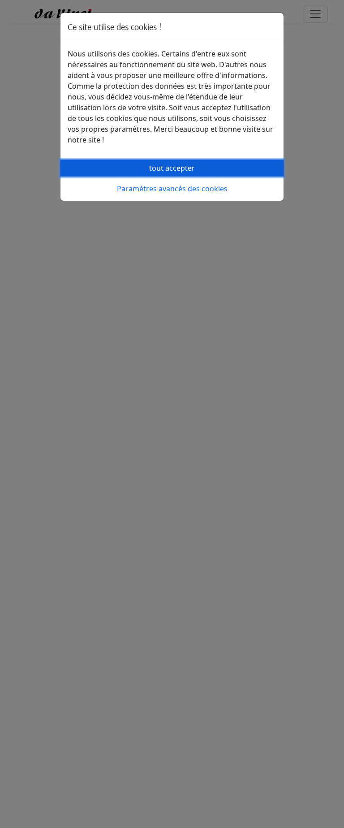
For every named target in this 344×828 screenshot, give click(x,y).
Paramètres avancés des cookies (172, 189)
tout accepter (172, 168)
